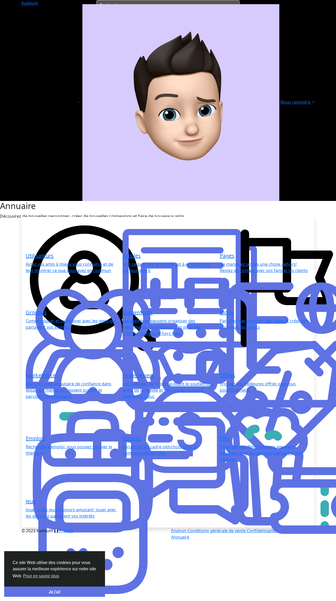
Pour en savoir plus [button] (41, 576)
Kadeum (30, 3)
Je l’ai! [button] (55, 591)
